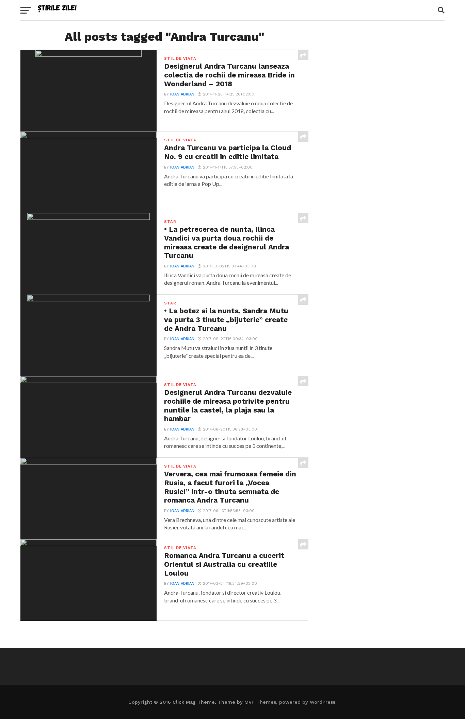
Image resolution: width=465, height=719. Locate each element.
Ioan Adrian (182, 94)
